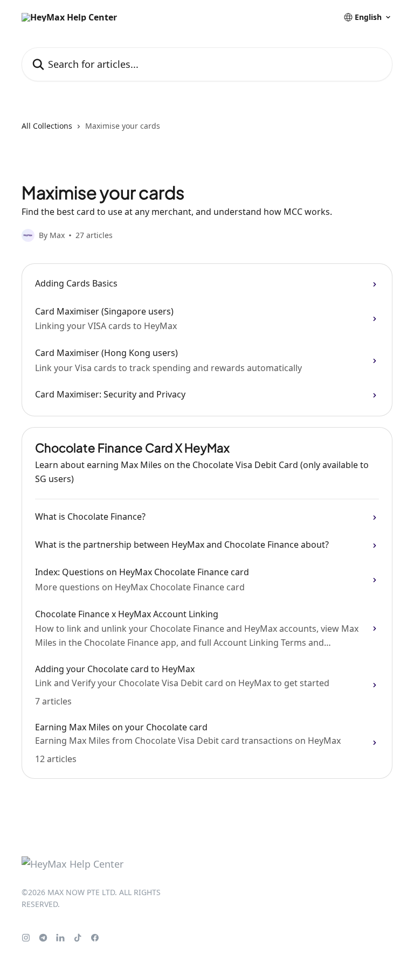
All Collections (47, 126)
